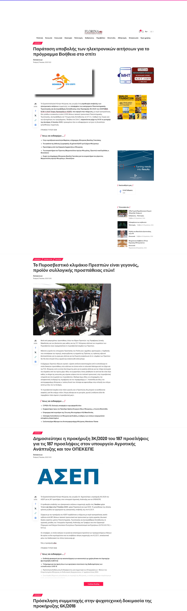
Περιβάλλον (48, 259)
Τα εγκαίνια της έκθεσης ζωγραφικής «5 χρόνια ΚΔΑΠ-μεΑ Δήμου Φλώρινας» (71, 144)
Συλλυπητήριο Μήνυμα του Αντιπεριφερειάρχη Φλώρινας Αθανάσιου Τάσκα (70, 421)
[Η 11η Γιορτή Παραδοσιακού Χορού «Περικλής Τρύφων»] (122, 213)
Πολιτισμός (140, 216)
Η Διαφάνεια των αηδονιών (137, 222)
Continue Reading (93, 584)
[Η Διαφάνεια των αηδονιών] (122, 224)
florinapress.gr (38, 59)
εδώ (54, 543)
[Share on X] (35, 115)
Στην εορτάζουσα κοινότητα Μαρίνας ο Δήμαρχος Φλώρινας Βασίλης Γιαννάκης (72, 140)
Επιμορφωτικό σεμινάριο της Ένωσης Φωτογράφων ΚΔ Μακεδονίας (68, 412)
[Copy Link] (35, 120)
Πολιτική (58, 259)
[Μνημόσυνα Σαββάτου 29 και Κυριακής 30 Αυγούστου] (122, 243)
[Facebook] (126, 191)
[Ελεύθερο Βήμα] (93, 32)
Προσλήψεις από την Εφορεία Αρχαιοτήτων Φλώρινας (63, 147)
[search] (143, 31)
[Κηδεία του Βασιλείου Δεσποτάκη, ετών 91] (122, 234)
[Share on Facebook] (35, 111)
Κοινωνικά (132, 236)
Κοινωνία (37, 43)
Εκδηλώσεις (132, 216)
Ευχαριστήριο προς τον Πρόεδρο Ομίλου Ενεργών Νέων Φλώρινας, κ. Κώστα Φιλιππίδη (75, 409)
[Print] (35, 125)
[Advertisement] (58, 13)
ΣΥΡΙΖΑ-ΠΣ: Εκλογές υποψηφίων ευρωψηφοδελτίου (62, 406)
